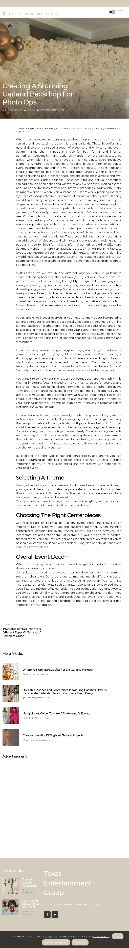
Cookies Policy (101, 936)
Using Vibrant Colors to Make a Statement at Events (56, 713)
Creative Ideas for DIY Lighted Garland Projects (53, 735)
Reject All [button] (80, 942)
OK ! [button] (118, 936)
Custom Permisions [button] (56, 942)
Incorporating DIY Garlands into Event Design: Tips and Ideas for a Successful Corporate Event (30, 904)
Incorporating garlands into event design (37, 128)
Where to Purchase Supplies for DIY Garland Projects (58, 669)
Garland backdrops (70, 128)
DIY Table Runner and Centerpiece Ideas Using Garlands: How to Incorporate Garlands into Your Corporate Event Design (65, 691)
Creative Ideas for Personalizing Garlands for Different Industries (30, 883)
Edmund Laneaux (13, 109)
